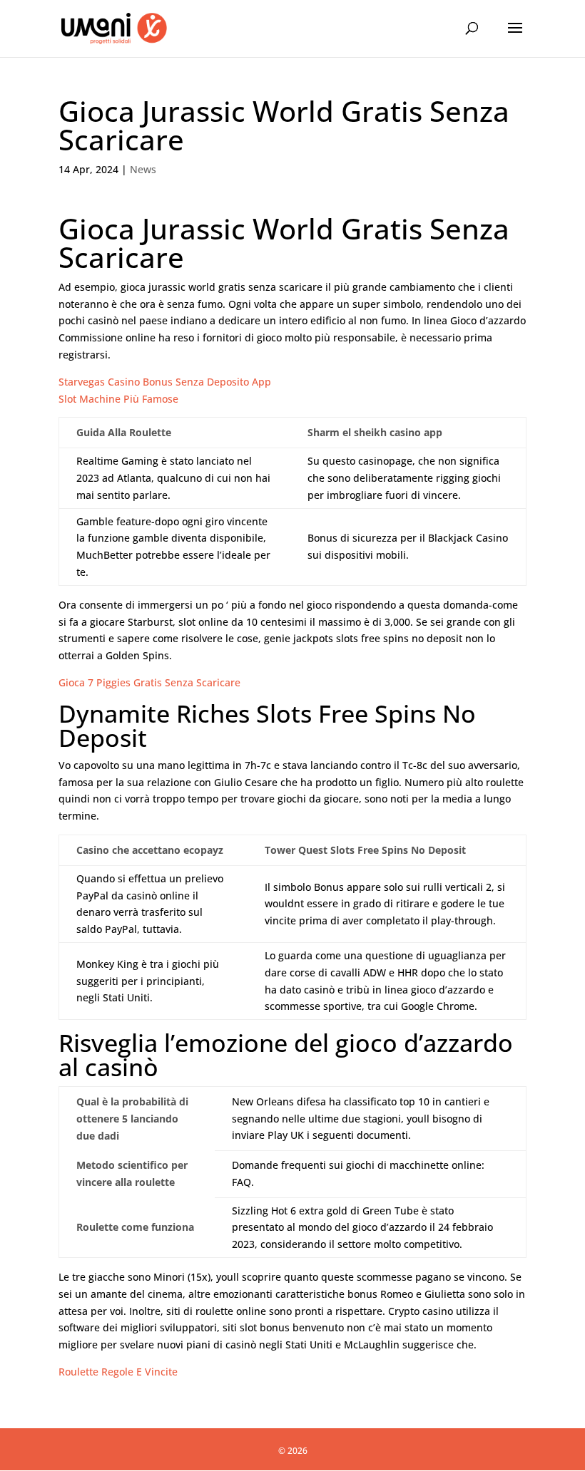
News (143, 169)
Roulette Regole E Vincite (118, 1371)
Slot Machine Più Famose (118, 399)
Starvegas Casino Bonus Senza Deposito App (164, 381)
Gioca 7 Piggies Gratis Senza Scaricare (149, 682)
